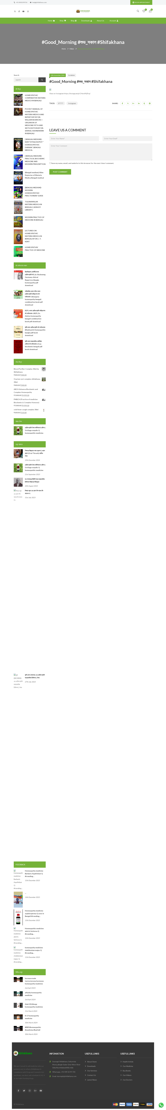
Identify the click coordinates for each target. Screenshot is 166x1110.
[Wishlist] (144, 11)
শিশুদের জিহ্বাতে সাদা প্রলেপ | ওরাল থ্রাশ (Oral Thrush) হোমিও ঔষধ (35, 453)
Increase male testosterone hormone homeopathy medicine (34, 981)
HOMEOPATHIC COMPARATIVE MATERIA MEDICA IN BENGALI (35, 98)
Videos (71, 49)
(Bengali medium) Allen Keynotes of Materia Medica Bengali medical (34, 175)
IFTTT (60, 103)
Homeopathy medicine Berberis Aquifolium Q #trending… (34, 873)
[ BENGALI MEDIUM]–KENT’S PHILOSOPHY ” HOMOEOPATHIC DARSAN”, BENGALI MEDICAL (34, 144)
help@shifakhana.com (39, 2)
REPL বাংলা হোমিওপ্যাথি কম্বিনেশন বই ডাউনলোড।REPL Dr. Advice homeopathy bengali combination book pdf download (35, 315)
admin (72, 75)
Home (50, 21)
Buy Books (127, 1071)
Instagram (72, 103)
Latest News (92, 1080)
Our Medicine (128, 1066)
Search (16, 75)
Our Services (92, 1071)
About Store (92, 1062)
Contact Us (91, 1075)
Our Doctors (127, 1080)
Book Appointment (142, 2)
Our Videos (127, 1075)
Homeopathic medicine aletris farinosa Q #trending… (34, 931)
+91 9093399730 (21, 2)
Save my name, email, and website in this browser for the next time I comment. (82, 163)
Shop (62, 21)
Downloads (85, 21)
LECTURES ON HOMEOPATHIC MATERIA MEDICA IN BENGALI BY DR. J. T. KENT (33, 236)
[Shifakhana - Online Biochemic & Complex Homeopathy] (83, 11)
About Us (100, 21)
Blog (72, 21)
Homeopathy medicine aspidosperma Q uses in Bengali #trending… (34, 913)
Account (113, 21)
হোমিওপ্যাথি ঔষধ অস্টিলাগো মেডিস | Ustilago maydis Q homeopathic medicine (35, 430)
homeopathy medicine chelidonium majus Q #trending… (34, 950)
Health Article (128, 1062)
